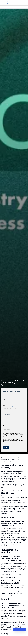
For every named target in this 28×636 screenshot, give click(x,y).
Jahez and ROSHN (6, 585)
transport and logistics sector (8, 566)
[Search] (24, 3)
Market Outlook (10, 7)
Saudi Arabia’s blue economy (8, 495)
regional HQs (17, 476)
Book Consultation (19, 629)
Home (3, 7)
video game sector (13, 528)
